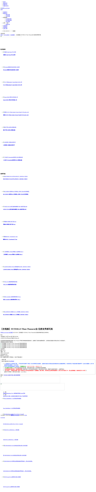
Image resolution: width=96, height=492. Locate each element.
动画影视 (5, 25)
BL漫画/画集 (9, 18)
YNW (25, 415)
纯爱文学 (5, 4)
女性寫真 (8, 16)
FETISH (5, 375)
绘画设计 (5, 12)
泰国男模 (18, 375)
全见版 (9, 375)
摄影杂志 (5, 3)
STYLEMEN (6, 34)
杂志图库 (13, 34)
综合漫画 (8, 21)
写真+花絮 (13, 375)
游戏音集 (5, 27)
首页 (2, 9)
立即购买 (12, 361)
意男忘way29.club (4, 332)
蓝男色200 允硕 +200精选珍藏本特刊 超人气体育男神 (15, 396)
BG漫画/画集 (9, 20)
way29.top (3, 417)
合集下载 (5, 28)
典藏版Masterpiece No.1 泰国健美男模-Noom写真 (14, 393)
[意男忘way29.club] (5, 8)
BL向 (4, 1)
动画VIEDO (6, 5)
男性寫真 (8, 14)
